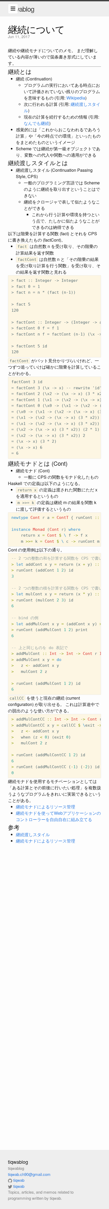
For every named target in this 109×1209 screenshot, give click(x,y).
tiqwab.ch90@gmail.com (29, 1174)
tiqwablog (21, 8)
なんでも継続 (36, 123)
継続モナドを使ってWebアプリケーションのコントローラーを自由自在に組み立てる (58, 816)
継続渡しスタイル (33, 834)
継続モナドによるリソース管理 (45, 807)
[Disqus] (54, 924)
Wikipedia (75, 98)
